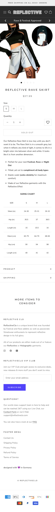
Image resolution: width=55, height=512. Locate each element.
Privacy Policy (10, 447)
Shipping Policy (11, 442)
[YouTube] (17, 350)
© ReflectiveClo (27, 481)
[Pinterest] (11, 350)
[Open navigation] (4, 12)
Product (9, 269)
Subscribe (14, 387)
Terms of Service (11, 457)
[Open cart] (50, 12)
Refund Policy (10, 452)
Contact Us (9, 438)
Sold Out (27, 132)
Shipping (9, 278)
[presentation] (5, 20)
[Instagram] (5, 350)
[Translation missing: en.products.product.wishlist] (47, 122)
